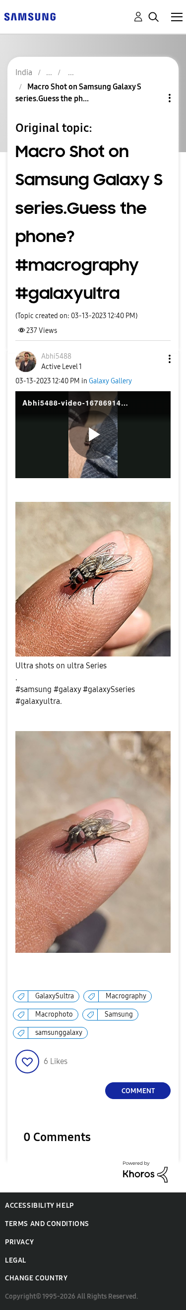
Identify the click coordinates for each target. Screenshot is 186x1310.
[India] (30, 16)
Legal (15, 1260)
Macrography (126, 996)
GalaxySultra (54, 996)
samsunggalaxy (58, 1032)
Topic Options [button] (153, 98)
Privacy (19, 1242)
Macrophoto (54, 1014)
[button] (153, 359)
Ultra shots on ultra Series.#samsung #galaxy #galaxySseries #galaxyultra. (75, 683)
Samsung (119, 1014)
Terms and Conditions (47, 1224)
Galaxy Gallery (110, 381)
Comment (138, 1091)
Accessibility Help (39, 1205)
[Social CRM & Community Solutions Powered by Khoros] (145, 1171)
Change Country (36, 1278)
